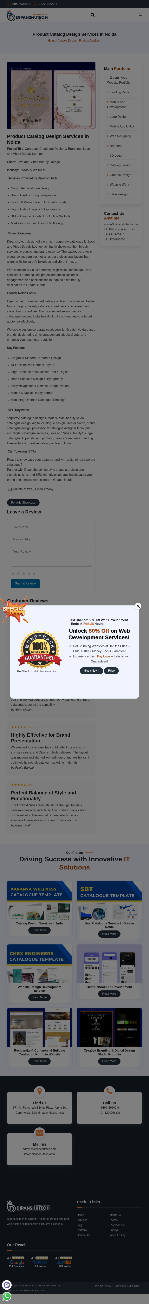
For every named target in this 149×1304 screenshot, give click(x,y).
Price (111, 670)
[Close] (138, 606)
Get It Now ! (91, 670)
